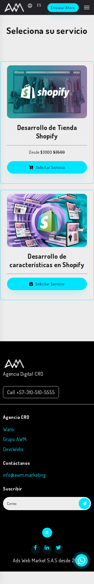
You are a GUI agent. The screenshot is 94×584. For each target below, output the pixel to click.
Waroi (9, 429)
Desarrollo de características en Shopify (47, 260)
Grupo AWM (15, 439)
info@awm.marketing (24, 474)
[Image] (47, 91)
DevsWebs (13, 449)
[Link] (14, 363)
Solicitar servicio (50, 167)
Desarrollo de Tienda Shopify (47, 131)
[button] (84, 503)
